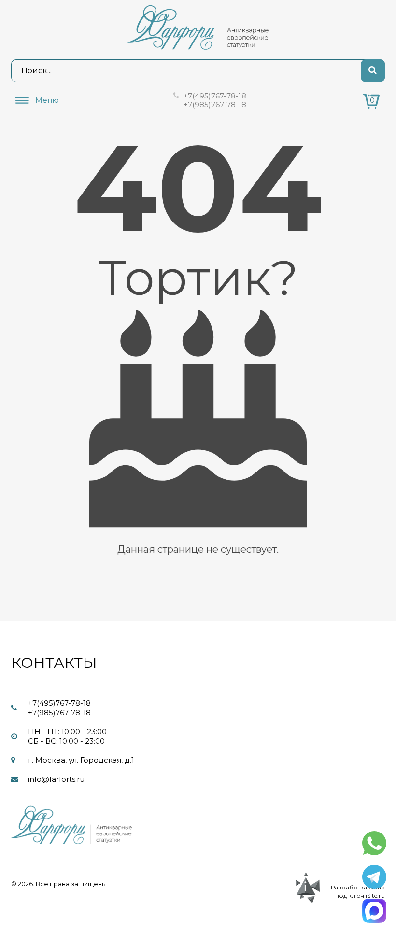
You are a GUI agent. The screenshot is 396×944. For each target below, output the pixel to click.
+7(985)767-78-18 (215, 104)
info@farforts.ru (56, 779)
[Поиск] (373, 70)
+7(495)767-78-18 (215, 95)
